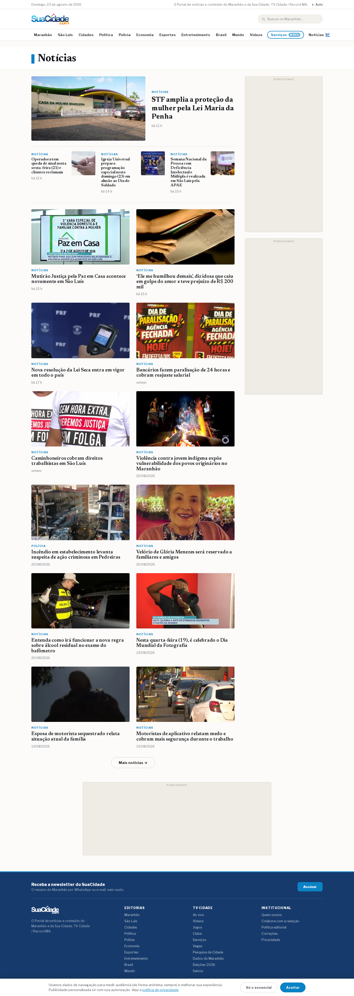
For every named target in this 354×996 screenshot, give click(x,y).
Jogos (197, 927)
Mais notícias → (133, 763)
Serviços (285, 35)
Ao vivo (198, 915)
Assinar (310, 887)
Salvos (198, 971)
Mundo (238, 35)
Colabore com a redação (280, 921)
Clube (197, 934)
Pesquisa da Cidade (208, 952)
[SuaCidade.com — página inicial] (50, 19)
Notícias (316, 35)
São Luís (65, 35)
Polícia (125, 35)
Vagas (197, 946)
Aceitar (293, 987)
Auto (317, 4)
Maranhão (43, 35)
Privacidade (270, 940)
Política (106, 35)
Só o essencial (259, 987)
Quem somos (271, 915)
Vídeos (256, 35)
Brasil (221, 35)
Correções (269, 934)
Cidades (86, 35)
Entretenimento (195, 35)
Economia (145, 35)
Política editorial (273, 927)
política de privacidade (160, 990)
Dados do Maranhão (208, 958)
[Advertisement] (283, 154)
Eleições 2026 (204, 965)
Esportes (167, 35)
